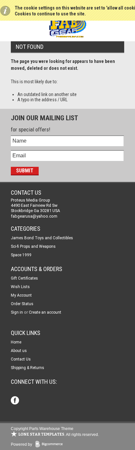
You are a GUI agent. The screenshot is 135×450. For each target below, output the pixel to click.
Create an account (45, 312)
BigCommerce (50, 444)
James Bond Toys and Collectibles (42, 238)
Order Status (22, 304)
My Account (21, 295)
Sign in (17, 312)
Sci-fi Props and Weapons (33, 246)
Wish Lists (20, 286)
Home (16, 342)
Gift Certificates (24, 278)
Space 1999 (21, 255)
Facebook (15, 401)
